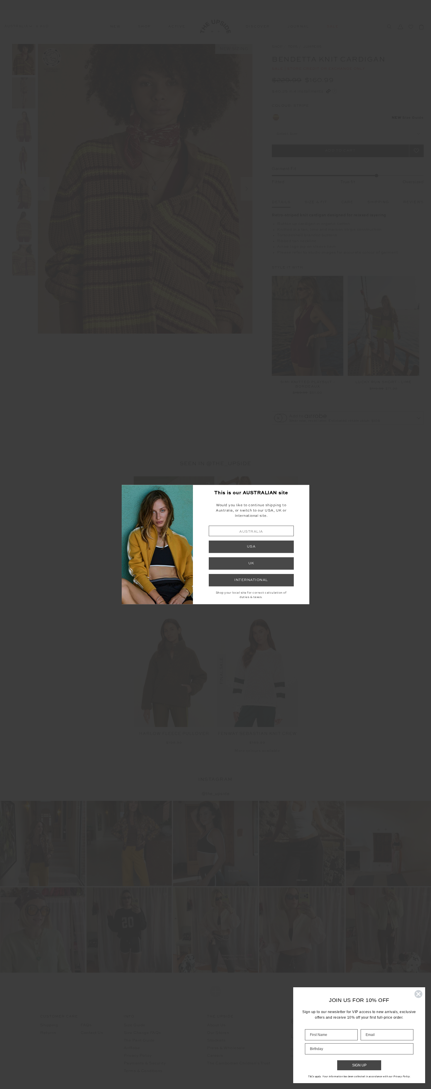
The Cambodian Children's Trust (238, 1063)
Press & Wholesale (226, 1048)
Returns (48, 1033)
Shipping (49, 1025)
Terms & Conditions (143, 1071)
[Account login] (400, 26)
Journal (298, 26)
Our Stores (218, 1033)
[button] (251, 531)
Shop (144, 26)
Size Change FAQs (142, 1033)
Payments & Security (145, 1063)
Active (176, 26)
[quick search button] (389, 27)
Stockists (216, 1040)
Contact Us (92, 1033)
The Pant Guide (139, 1040)
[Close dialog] (418, 994)
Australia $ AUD (26, 26)
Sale (333, 26)
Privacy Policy (138, 1056)
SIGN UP (359, 1065)
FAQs (86, 1025)
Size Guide (134, 1025)
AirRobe (132, 1048)
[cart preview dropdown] (421, 26)
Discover (258, 26)
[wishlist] (410, 26)
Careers (215, 1056)
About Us (216, 1025)
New (115, 26)
